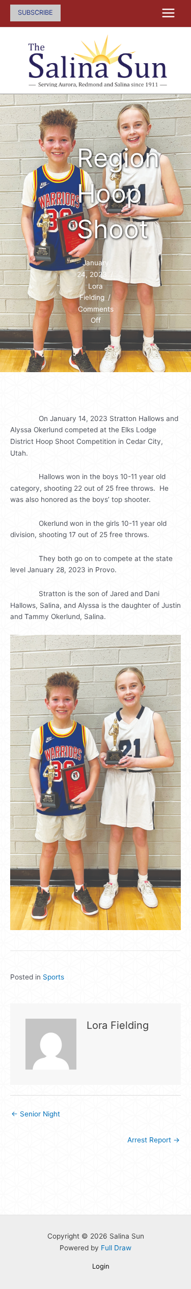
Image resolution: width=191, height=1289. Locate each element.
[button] (35, 13)
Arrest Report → (153, 1140)
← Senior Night (35, 1114)
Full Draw (116, 1248)
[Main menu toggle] (168, 13)
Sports (53, 977)
